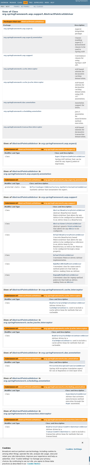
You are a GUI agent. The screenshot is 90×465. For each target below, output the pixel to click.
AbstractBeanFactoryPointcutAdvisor (69, 210)
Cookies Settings (74, 449)
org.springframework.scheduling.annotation (22, 111)
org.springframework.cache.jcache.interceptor (23, 82)
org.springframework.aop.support (18, 55)
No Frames (25, 6)
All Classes (38, 6)
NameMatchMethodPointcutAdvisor (67, 264)
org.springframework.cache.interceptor (20, 69)
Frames (17, 6)
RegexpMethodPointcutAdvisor (66, 275)
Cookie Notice (33, 464)
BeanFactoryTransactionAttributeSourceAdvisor (66, 427)
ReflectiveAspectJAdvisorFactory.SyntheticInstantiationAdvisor (58, 187)
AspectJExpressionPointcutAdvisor (70, 156)
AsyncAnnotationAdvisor (76, 394)
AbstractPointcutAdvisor (32, 22)
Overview (4, 2)
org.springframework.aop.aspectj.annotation (23, 37)
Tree (31, 2)
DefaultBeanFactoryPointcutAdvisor (68, 235)
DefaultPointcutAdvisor (63, 255)
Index (47, 2)
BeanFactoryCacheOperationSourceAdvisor (67, 303)
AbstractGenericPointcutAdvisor (67, 224)
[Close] (82, 442)
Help (52, 2)
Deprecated (38, 2)
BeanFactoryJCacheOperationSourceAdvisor (70, 336)
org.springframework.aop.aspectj (18, 29)
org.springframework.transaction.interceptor (23, 127)
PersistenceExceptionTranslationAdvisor (67, 366)
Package (13, 2)
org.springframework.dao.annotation (19, 102)
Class (19, 2)
